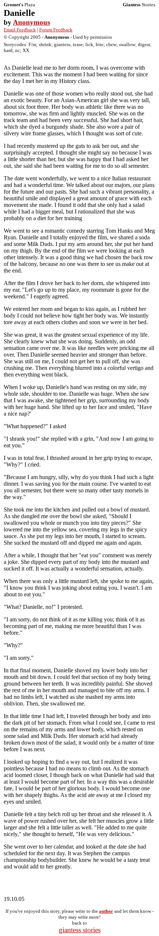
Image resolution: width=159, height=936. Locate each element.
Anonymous (31, 22)
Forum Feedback (55, 29)
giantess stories (80, 930)
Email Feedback (20, 29)
